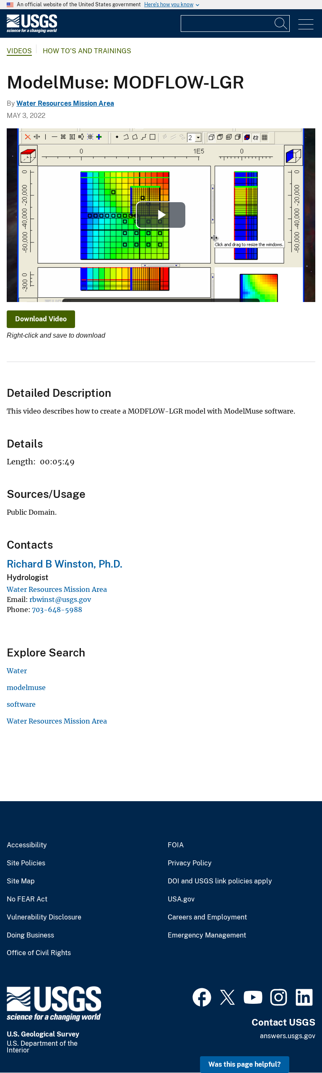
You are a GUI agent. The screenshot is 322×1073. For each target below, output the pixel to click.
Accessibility (27, 845)
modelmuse (26, 687)
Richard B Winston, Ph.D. (64, 564)
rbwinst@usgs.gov (60, 599)
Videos (19, 51)
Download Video (41, 319)
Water (17, 671)
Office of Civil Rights (39, 953)
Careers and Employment (207, 917)
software (21, 704)
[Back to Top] (291, 1042)
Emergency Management (207, 935)
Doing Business (30, 935)
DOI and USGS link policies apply (220, 881)
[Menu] (305, 24)
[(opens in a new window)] (202, 996)
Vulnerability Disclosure (44, 917)
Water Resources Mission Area (65, 103)
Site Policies (26, 863)
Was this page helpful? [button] (244, 1064)
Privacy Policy (190, 863)
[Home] (32, 31)
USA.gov (181, 899)
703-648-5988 (57, 609)
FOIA (176, 845)
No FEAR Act (27, 899)
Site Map (21, 881)
